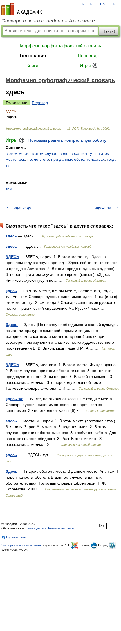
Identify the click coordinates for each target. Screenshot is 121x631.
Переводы (89, 55)
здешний (103, 207)
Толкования (32, 55)
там (9, 189)
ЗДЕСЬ (12, 256)
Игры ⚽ (89, 65)
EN (81, 4)
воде (64, 153)
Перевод (40, 102)
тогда (111, 159)
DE (92, 4)
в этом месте (18, 153)
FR (113, 4)
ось (22, 159)
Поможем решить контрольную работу (67, 140)
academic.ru (21, 9)
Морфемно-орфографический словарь (60, 45)
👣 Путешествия (13, 537)
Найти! (108, 31)
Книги (32, 65)
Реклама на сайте (61, 528)
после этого (38, 159)
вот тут (87, 153)
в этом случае (44, 153)
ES (102, 4)
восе (75, 153)
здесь (11, 236)
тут (8, 165)
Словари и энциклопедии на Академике (48, 21)
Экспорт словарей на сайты (21, 545)
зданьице (22, 207)
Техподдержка (36, 528)
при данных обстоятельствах (78, 159)
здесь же (14, 398)
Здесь (12, 324)
